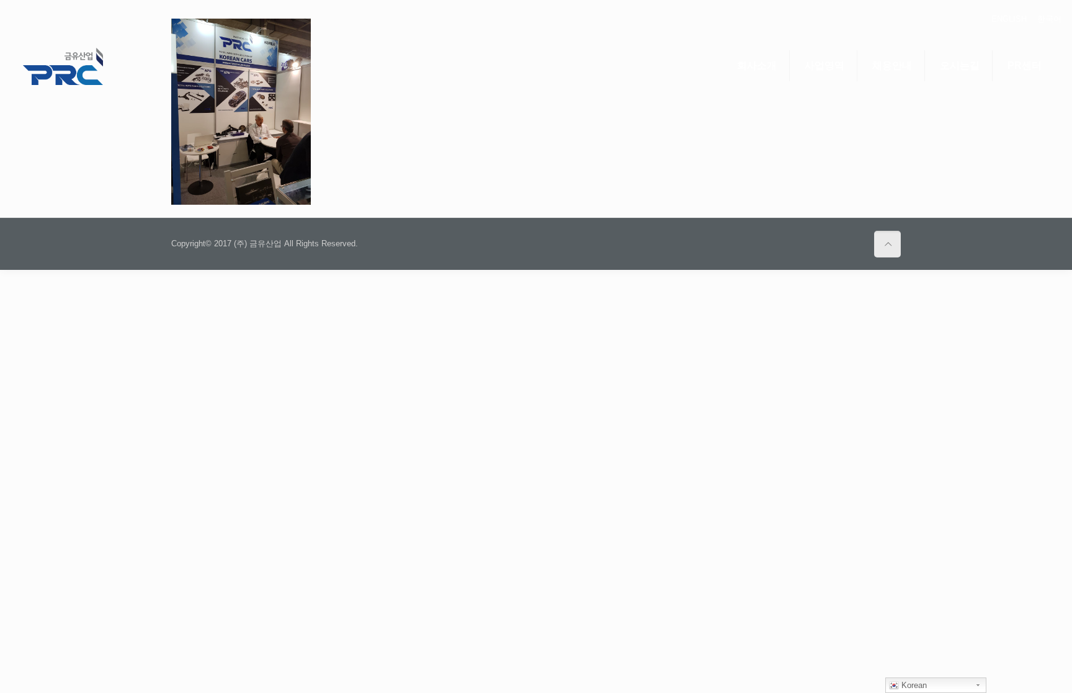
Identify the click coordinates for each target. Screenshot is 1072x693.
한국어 (1049, 19)
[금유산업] (63, 66)
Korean (913, 685)
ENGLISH (1009, 19)
